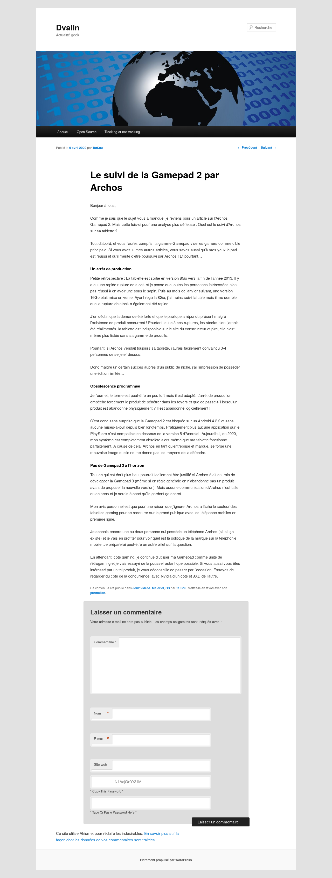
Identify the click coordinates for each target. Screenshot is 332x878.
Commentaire (105, 641)
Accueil (62, 131)
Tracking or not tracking (122, 131)
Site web (100, 764)
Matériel (158, 588)
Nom (101, 713)
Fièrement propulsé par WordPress (166, 859)
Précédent (247, 147)
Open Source (86, 131)
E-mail (101, 739)
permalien (97, 592)
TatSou (98, 147)
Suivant (268, 147)
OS (167, 588)
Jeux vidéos (141, 588)
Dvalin (67, 27)
